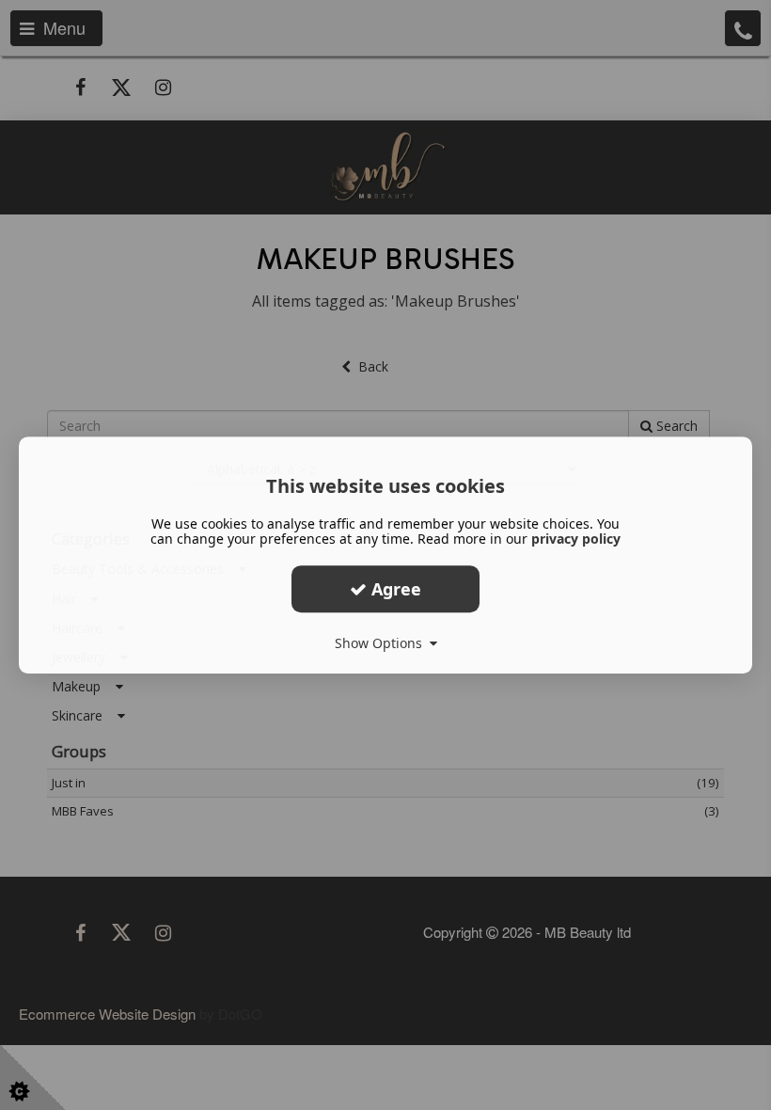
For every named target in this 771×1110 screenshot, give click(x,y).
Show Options (382, 643)
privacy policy (576, 538)
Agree (394, 589)
